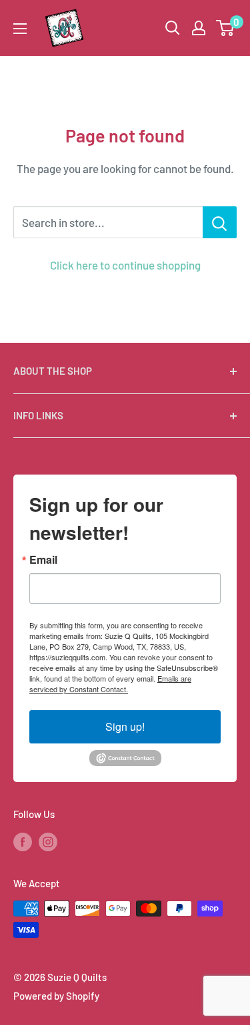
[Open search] (172, 28)
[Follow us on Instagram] (48, 841)
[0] (225, 28)
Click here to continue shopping (125, 265)
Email (43, 559)
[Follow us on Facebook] (22, 841)
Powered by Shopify (56, 996)
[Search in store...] (220, 222)
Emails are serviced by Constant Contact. (110, 683)
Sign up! (125, 726)
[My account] (198, 28)
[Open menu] (20, 28)
